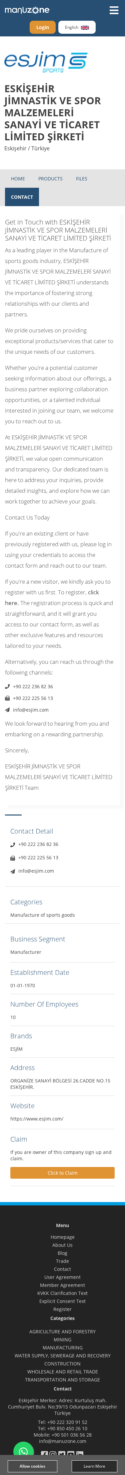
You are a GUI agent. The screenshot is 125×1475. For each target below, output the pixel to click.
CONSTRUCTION (62, 1363)
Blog (62, 1253)
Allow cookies (32, 1466)
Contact (62, 1269)
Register (62, 1309)
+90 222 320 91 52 (67, 1422)
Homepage (63, 1237)
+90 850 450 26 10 (67, 1428)
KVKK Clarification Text (62, 1293)
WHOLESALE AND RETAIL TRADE (62, 1371)
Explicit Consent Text (62, 1301)
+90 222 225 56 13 (33, 698)
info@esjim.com (31, 710)
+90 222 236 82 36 (33, 686)
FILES (81, 178)
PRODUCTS (50, 178)
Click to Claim (63, 1173)
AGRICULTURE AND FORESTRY (62, 1331)
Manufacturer (25, 952)
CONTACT (22, 197)
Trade (62, 1261)
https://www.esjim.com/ (36, 1119)
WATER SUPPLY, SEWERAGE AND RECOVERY (63, 1355)
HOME (18, 178)
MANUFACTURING (63, 1347)
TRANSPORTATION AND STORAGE (62, 1379)
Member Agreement (62, 1285)
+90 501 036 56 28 (72, 1435)
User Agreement (62, 1277)
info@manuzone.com (62, 1441)
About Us (62, 1245)
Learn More (94, 1466)
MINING (62, 1339)
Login (42, 27)
